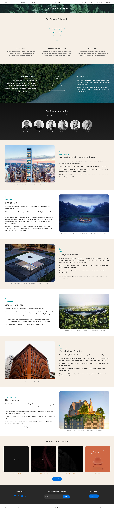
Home (5, 2)
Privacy (99, 507)
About (91, 2)
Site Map (108, 507)
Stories (83, 2)
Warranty (90, 507)
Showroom (99, 2)
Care (95, 507)
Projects (32, 2)
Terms (103, 507)
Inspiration (13, 2)
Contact (107, 2)
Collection (23, 2)
